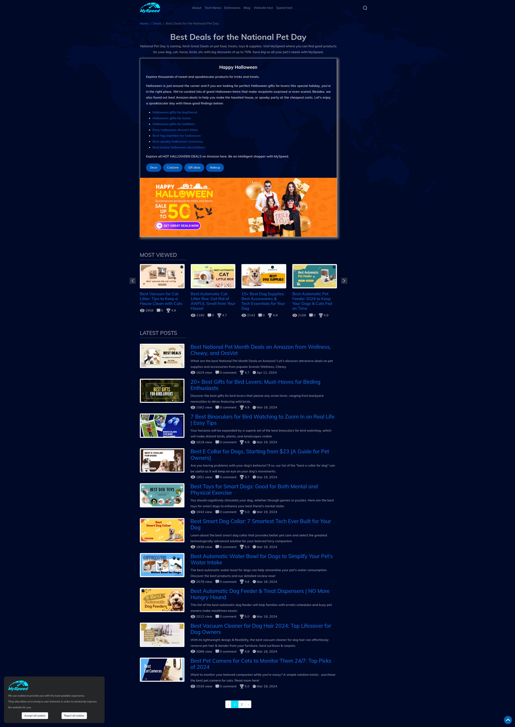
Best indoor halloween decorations (178, 147)
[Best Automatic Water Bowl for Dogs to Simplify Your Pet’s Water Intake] (162, 565)
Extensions (232, 8)
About (196, 8)
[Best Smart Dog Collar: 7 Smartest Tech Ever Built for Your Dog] (162, 530)
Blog (247, 8)
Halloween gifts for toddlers (173, 124)
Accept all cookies (34, 715)
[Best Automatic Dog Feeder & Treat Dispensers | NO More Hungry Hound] (162, 599)
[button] (133, 281)
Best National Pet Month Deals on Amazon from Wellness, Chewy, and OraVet (261, 349)
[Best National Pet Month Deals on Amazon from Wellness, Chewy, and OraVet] (162, 356)
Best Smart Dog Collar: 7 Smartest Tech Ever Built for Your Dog (261, 524)
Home (144, 23)
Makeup (215, 167)
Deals (157, 23)
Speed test (284, 8)
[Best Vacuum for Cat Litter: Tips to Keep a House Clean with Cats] (162, 276)
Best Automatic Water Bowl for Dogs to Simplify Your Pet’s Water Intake (262, 559)
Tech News (213, 8)
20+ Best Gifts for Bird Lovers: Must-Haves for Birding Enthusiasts (255, 384)
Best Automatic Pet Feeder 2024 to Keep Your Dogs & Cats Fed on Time (312, 301)
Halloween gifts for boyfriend (174, 112)
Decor (154, 167)
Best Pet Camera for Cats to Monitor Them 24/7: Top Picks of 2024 (261, 663)
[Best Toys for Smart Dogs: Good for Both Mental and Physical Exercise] (162, 495)
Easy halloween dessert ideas (175, 130)
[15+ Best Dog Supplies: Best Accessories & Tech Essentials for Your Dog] (263, 276)
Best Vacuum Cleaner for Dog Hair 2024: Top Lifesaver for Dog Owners (261, 628)
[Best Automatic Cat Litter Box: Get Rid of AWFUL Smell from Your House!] (213, 276)
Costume (173, 167)
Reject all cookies (74, 715)
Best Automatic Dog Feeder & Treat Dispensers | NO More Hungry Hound (260, 594)
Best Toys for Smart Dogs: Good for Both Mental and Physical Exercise (254, 489)
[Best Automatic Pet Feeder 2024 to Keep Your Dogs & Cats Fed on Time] (314, 276)
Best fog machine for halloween (176, 136)
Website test (263, 8)
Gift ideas (194, 167)
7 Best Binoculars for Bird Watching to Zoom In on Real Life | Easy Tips (262, 419)
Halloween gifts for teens (171, 118)
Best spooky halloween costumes (177, 141)
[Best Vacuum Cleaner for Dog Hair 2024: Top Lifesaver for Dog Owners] (162, 634)
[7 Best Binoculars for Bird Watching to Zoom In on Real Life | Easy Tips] (162, 425)
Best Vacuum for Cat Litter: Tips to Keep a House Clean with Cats (161, 298)
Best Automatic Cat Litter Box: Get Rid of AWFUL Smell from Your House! (213, 301)
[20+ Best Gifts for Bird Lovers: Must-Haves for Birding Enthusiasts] (162, 390)
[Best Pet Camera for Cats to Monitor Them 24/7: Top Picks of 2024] (162, 669)
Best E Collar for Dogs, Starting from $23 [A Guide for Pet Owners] (260, 454)
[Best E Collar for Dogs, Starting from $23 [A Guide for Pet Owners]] (162, 460)
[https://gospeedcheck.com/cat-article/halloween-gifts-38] (238, 207)
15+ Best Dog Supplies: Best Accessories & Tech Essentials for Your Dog (263, 301)
